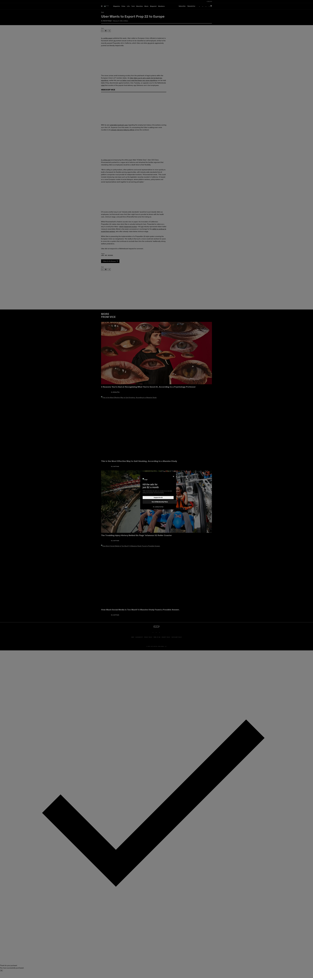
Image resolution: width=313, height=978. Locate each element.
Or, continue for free (158, 506)
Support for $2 (158, 497)
